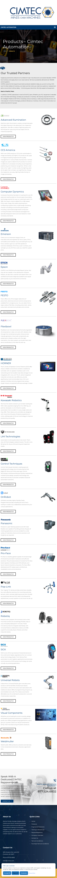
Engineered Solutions (37, 827)
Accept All (7, 873)
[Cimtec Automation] (28, 12)
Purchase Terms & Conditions (40, 843)
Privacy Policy (32, 873)
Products (34, 824)
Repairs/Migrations (37, 832)
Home (4, 51)
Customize (24, 873)
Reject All (15, 873)
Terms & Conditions (37, 841)
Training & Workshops (37, 829)
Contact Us (34, 838)
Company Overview (37, 835)
